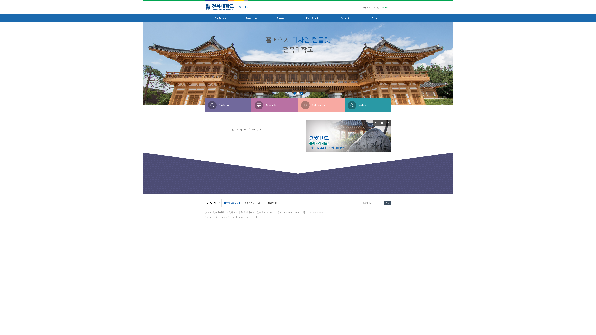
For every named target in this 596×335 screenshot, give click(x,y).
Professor (220, 18)
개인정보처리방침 (232, 203)
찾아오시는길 (274, 203)
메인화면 (366, 7)
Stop (301, 93)
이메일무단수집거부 (254, 203)
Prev (376, 123)
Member (251, 18)
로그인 (376, 7)
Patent (344, 18)
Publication (313, 18)
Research (283, 18)
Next (388, 123)
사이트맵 (386, 7)
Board (376, 18)
